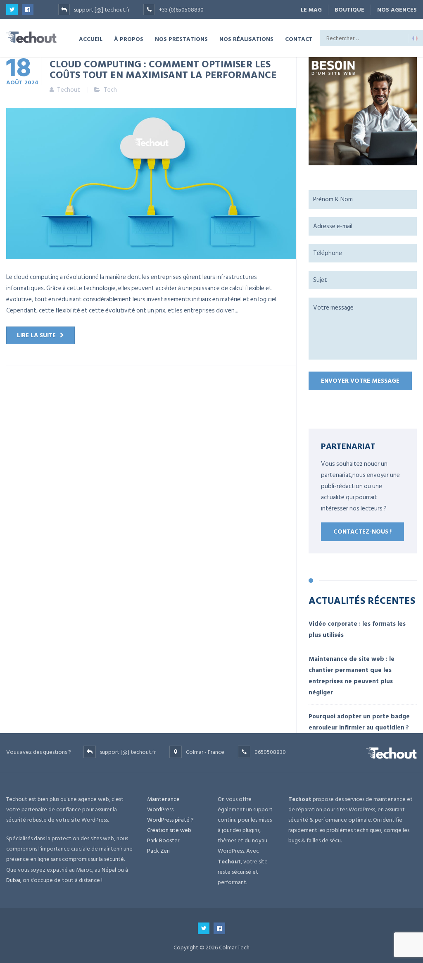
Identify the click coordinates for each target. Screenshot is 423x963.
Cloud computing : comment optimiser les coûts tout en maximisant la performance (163, 69)
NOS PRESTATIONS (181, 38)
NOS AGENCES (397, 9)
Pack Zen (158, 851)
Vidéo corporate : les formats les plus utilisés (357, 629)
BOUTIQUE (349, 9)
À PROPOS (128, 38)
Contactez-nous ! (362, 532)
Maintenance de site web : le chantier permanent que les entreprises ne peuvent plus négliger (351, 676)
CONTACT (299, 38)
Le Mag (311, 9)
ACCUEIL (90, 38)
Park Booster (163, 840)
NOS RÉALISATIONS (246, 38)
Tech (110, 90)
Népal (109, 870)
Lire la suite (36, 335)
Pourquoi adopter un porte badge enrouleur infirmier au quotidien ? (359, 722)
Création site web (169, 830)
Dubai (13, 880)
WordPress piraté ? (170, 820)
